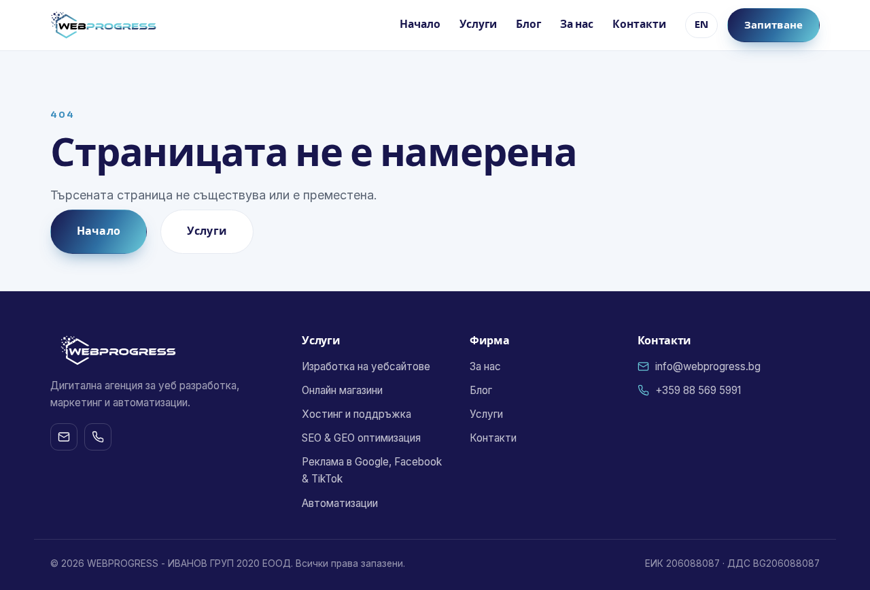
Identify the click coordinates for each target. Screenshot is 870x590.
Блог (528, 24)
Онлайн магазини (342, 390)
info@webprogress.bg (708, 366)
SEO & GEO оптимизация (361, 437)
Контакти (639, 24)
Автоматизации (340, 503)
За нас (576, 24)
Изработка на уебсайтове (366, 366)
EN (701, 25)
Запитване (773, 24)
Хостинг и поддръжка (356, 414)
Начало (420, 24)
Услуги (478, 24)
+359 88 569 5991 (698, 390)
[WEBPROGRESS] (103, 25)
